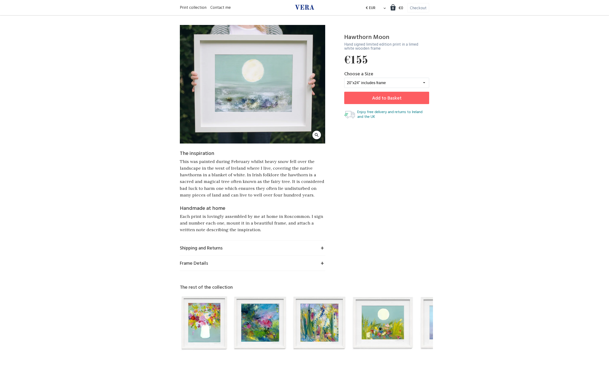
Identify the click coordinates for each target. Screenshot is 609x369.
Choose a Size (358, 74)
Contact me (220, 8)
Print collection (193, 8)
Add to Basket (387, 98)
